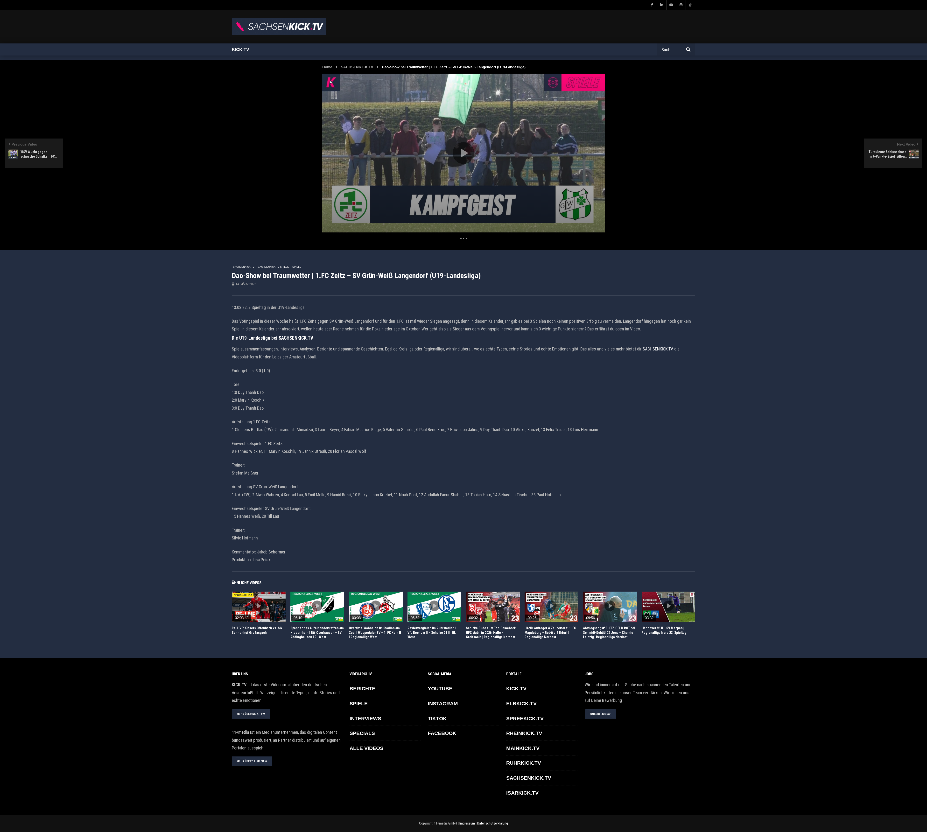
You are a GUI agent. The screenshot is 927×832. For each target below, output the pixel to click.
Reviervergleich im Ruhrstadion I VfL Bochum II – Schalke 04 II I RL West (431, 632)
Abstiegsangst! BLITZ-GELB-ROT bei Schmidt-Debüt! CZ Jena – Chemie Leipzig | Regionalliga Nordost (609, 632)
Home (327, 67)
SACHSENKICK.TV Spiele (273, 267)
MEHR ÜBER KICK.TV (250, 714)
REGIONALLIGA (243, 595)
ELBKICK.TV (521, 703)
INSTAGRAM (443, 703)
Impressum (467, 823)
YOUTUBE (440, 688)
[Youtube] (671, 5)
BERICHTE (362, 688)
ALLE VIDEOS (366, 748)
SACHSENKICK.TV (357, 67)
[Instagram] (681, 5)
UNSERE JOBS (599, 714)
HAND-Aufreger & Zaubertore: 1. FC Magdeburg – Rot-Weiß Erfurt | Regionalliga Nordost (550, 632)
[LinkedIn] (661, 5)
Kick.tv (240, 49)
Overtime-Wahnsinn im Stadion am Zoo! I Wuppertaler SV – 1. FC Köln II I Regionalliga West (375, 632)
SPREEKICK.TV (525, 718)
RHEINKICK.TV (524, 733)
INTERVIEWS (365, 718)
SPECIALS (362, 733)
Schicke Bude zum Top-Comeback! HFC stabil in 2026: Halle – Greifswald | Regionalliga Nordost (491, 632)
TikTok (437, 718)
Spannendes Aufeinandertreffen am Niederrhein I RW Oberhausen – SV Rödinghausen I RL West (317, 632)
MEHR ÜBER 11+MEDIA (251, 761)
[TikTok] (690, 5)
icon (258, 606)
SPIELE (296, 267)
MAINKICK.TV (523, 748)
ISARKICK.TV (522, 793)
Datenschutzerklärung (492, 823)
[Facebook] (652, 5)
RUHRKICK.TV (523, 763)
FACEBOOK (442, 733)
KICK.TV (516, 688)
